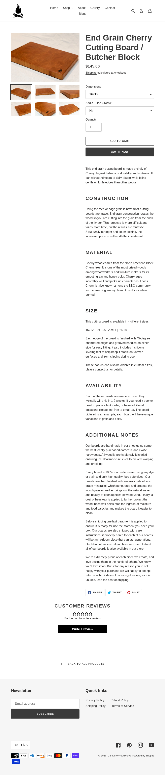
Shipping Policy (96, 705)
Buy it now (120, 151)
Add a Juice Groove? (99, 103)
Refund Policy (119, 700)
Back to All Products (86, 663)
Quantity (91, 119)
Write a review (82, 629)
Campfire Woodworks (119, 755)
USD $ (20, 745)
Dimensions (93, 86)
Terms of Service (123, 705)
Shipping (91, 72)
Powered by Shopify (143, 755)
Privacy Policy (95, 700)
